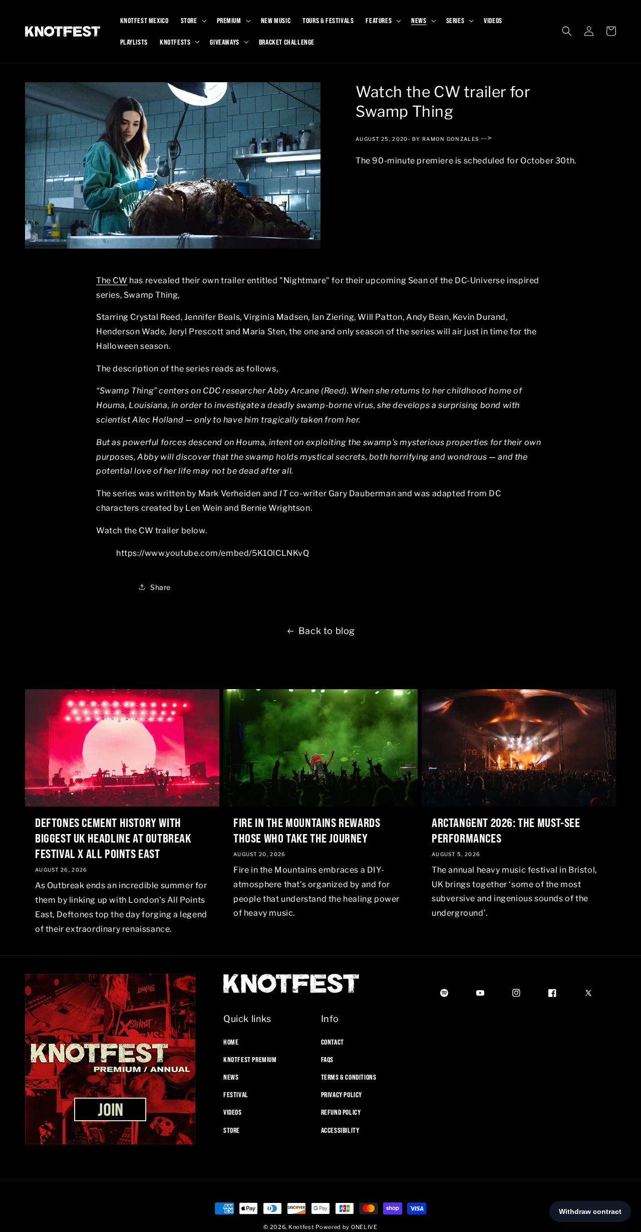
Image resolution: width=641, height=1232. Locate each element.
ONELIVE (364, 1226)
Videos (232, 1112)
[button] (193, 20)
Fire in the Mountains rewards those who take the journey (306, 830)
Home (230, 1042)
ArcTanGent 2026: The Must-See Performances (506, 830)
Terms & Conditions (349, 1077)
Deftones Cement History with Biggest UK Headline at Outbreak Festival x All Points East (113, 838)
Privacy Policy (341, 1095)
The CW (112, 280)
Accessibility (340, 1130)
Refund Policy (341, 1112)
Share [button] (160, 586)
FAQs (327, 1059)
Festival (235, 1095)
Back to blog (326, 631)
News (230, 1077)
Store (231, 1130)
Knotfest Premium (250, 1059)
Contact (332, 1042)
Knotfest (301, 1226)
